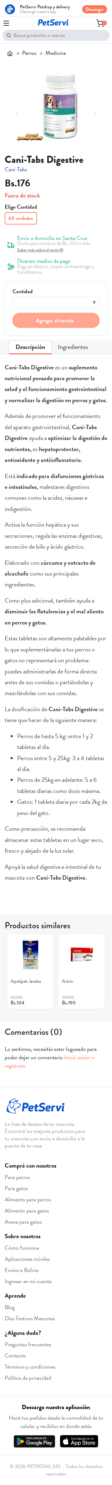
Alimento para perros (28, 1199)
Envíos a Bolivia (22, 1270)
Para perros (17, 1177)
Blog (10, 1307)
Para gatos (16, 1188)
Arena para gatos (23, 1221)
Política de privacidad (28, 1378)
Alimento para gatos (27, 1210)
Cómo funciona (22, 1247)
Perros (29, 53)
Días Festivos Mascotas (30, 1318)
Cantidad (22, 291)
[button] (17, 112)
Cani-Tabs (16, 169)
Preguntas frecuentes (28, 1344)
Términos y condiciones (30, 1366)
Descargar (95, 9)
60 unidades (20, 218)
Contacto (15, 1355)
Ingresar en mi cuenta (28, 1281)
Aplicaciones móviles (27, 1259)
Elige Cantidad (21, 206)
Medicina (55, 53)
